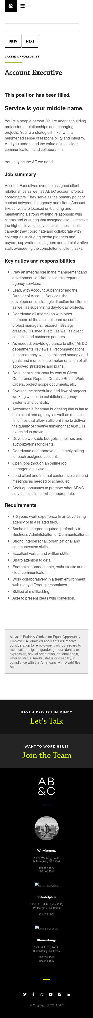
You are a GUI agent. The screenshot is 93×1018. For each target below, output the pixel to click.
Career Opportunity (22, 56)
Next (30, 41)
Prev (13, 41)
